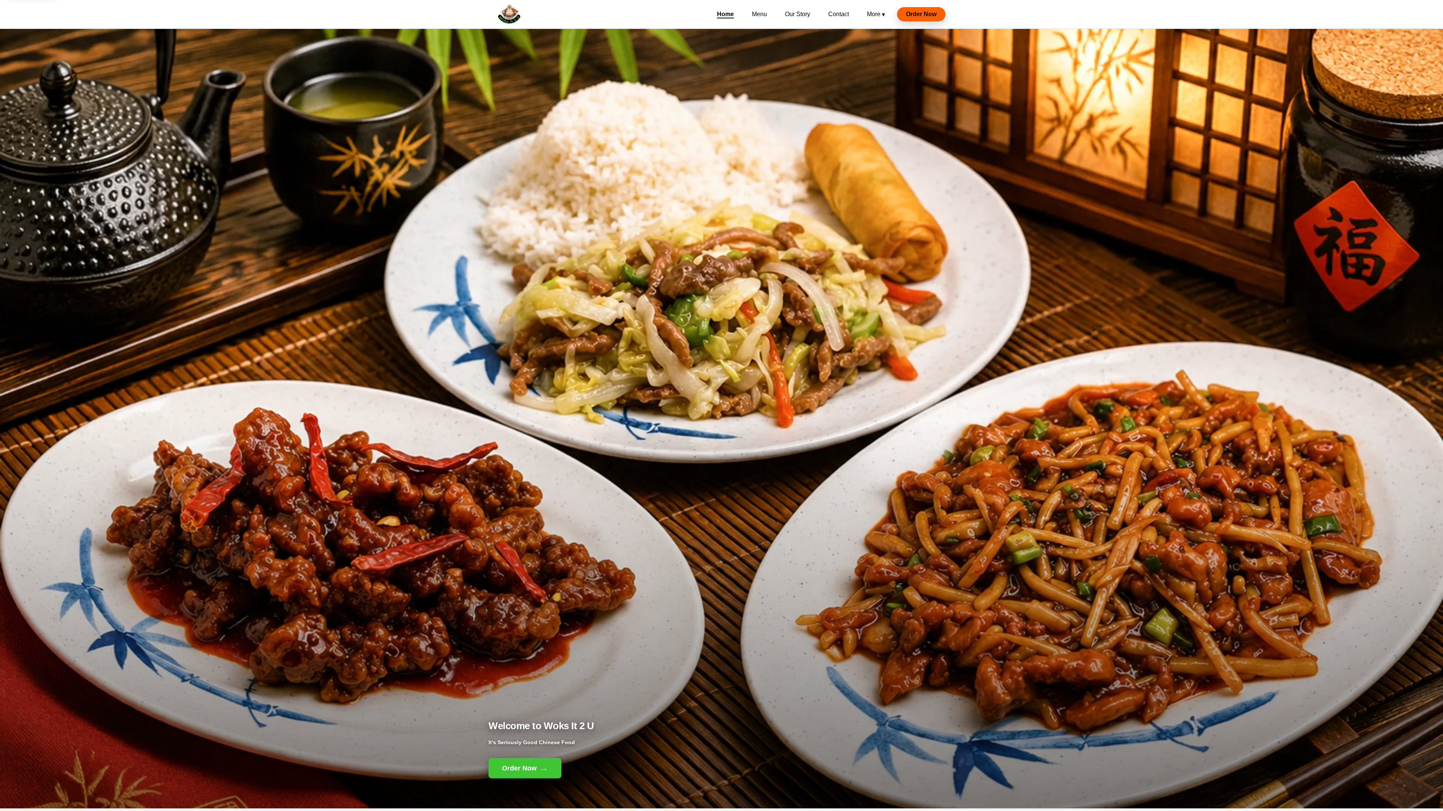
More (876, 14)
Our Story (797, 14)
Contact (838, 14)
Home (725, 14)
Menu (759, 14)
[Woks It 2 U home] (509, 14)
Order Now (921, 14)
